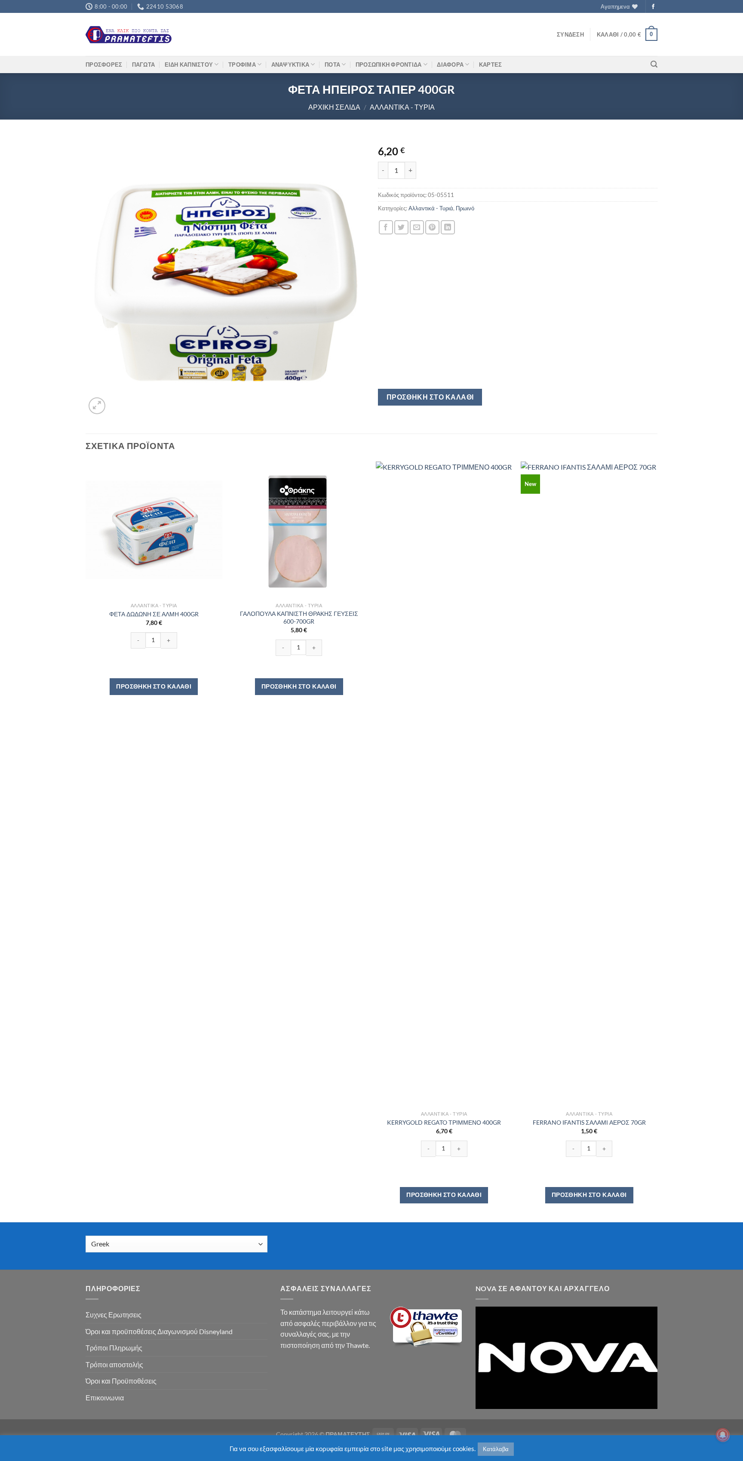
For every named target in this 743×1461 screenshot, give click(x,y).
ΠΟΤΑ (332, 64)
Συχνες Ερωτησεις (113, 1314)
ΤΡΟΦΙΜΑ (242, 64)
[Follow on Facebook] (653, 7)
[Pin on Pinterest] (432, 227)
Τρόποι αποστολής (114, 1364)
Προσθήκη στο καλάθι (430, 397)
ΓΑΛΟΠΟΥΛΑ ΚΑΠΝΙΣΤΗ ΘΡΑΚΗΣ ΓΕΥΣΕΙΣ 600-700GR (299, 617)
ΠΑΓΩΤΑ (143, 64)
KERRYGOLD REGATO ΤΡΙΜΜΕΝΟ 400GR (444, 1122)
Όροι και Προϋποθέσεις (121, 1381)
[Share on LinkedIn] (448, 227)
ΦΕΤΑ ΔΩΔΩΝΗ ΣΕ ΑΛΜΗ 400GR (154, 614)
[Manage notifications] (723, 1435)
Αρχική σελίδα (334, 107)
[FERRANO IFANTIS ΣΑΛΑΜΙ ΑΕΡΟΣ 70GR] (589, 784)
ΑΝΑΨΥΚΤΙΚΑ (290, 64)
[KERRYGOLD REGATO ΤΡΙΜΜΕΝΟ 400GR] (444, 784)
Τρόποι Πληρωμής (114, 1348)
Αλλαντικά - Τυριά (402, 107)
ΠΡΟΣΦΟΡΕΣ (104, 64)
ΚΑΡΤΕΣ (490, 64)
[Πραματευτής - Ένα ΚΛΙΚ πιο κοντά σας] (129, 34)
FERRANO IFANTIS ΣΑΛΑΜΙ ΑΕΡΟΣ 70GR (589, 1122)
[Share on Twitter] (401, 227)
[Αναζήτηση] (654, 64)
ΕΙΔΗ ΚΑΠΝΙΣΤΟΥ (189, 64)
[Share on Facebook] (386, 227)
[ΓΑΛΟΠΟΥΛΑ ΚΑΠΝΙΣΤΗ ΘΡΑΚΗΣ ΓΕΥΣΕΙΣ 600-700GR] (298, 529)
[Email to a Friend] (417, 227)
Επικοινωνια (105, 1397)
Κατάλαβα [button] (496, 1449)
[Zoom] (97, 405)
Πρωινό (465, 208)
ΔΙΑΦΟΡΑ (450, 64)
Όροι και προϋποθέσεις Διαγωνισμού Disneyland (159, 1331)
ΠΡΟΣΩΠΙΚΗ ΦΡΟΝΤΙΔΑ (389, 64)
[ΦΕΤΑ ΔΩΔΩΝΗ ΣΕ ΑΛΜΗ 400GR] (154, 529)
